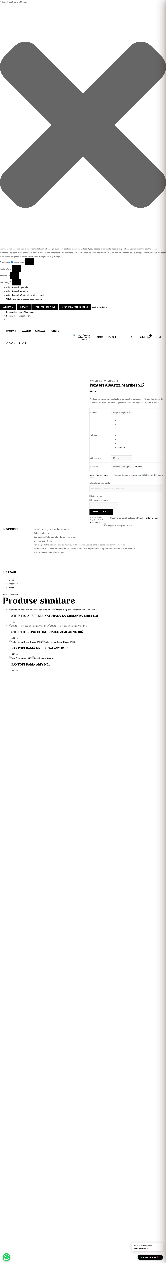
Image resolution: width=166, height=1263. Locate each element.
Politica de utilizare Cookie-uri (20, 311)
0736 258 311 (95, 522)
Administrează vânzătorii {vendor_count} (25, 295)
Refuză (24, 307)
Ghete (55, 330)
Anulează (139, 466)
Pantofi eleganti (108, 380)
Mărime (93, 412)
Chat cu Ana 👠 (151, 1257)
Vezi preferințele (45, 307)
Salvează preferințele (75, 307)
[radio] (139, 420)
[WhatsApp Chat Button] (6, 1257)
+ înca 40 (121, 447)
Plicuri (23, 343)
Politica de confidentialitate (18, 315)
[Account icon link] (160, 337)
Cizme (9, 343)
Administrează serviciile (17, 291)
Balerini (27, 330)
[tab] (86, 580)
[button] (83, 125)
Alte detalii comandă (99, 483)
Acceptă (8, 307)
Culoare (93, 435)
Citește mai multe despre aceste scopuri (24, 298)
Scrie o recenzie (10, 594)
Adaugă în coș (101, 511)
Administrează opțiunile (17, 287)
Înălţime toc (95, 458)
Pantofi (11, 330)
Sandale (40, 330)
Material (94, 466)
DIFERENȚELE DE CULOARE (99, 475)
